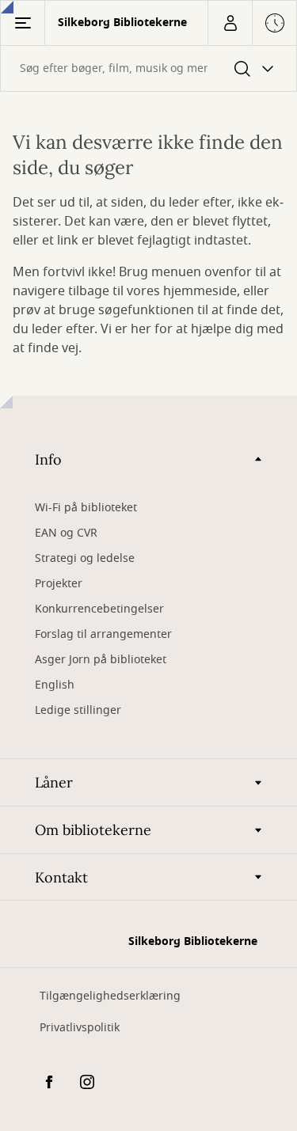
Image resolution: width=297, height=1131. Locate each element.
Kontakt (61, 877)
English (54, 685)
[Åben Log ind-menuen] (230, 23)
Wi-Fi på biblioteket (86, 507)
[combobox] (148, 68)
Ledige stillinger (78, 710)
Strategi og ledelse (85, 558)
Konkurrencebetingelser (99, 609)
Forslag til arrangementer (103, 634)
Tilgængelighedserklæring (110, 996)
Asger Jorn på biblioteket (100, 659)
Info (48, 459)
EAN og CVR (68, 533)
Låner (54, 782)
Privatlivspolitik (80, 1027)
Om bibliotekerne (93, 830)
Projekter (58, 583)
